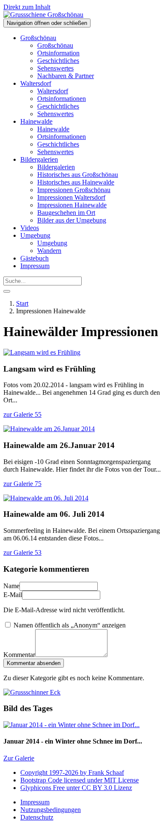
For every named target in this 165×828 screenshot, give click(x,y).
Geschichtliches (58, 60)
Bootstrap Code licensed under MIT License (79, 780)
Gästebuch (34, 258)
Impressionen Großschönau (73, 189)
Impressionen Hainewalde (72, 205)
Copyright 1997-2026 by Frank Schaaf (72, 772)
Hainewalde (53, 129)
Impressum (35, 265)
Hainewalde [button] (36, 121)
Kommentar (19, 654)
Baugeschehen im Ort (66, 212)
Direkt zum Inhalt (26, 7)
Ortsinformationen (61, 98)
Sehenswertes (55, 68)
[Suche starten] (6, 291)
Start (22, 303)
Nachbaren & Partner (65, 75)
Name (11, 585)
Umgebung (52, 243)
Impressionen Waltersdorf (71, 197)
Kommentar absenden (33, 663)
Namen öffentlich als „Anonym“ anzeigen (69, 625)
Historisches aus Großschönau (77, 174)
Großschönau (55, 45)
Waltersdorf (52, 91)
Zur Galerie (18, 758)
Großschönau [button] (38, 37)
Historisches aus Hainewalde (75, 182)
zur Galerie (22, 414)
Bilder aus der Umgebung (71, 220)
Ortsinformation (58, 53)
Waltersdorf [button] (35, 83)
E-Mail (12, 594)
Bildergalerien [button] (39, 159)
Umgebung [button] (35, 235)
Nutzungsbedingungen (50, 809)
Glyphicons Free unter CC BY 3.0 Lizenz (76, 787)
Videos (29, 227)
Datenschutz (36, 817)
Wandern (49, 250)
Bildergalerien (56, 167)
